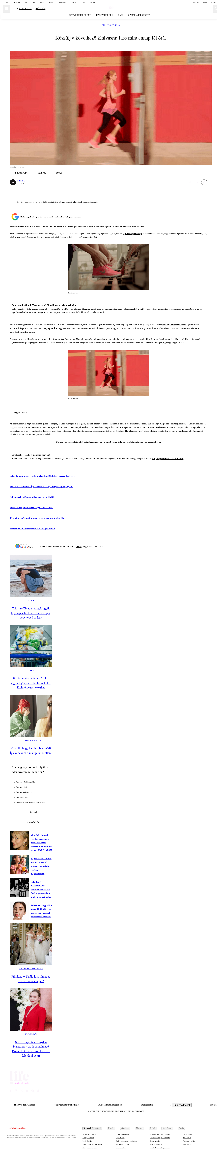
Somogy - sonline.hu (156, 1144)
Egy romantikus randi (24, 792)
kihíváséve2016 (111, 25)
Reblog (83, 2)
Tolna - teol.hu (187, 1134)
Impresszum (147, 1104)
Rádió (181, 1128)
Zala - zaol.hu (187, 1144)
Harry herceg (104, 15)
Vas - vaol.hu (187, 1138)
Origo (6, 2)
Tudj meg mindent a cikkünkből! (167, 458)
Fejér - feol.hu (120, 1138)
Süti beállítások (182, 1105)
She (34, 2)
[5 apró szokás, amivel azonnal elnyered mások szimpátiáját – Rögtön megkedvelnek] (19, 864)
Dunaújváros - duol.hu (122, 1134)
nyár (31, 600)
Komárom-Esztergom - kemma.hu (160, 1138)
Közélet (111, 1128)
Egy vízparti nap (22, 797)
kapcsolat (30, 1034)
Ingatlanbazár (62, 2)
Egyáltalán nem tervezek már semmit (30, 802)
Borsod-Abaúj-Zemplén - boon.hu (93, 1144)
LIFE (79, 546)
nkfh (31, 670)
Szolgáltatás (167, 1128)
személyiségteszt (139, 15)
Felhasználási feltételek (110, 1104)
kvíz (120, 15)
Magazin (139, 1128)
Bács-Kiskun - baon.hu (89, 1134)
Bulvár (152, 1128)
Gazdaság (125, 1128)
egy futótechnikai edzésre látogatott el (30, 312)
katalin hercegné (80, 15)
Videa (41, 2)
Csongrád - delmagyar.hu (90, 1148)
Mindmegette (16, 2)
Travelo (50, 2)
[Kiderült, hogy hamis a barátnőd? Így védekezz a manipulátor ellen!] (31, 716)
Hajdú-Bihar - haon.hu (122, 1144)
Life (26, 2)
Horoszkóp (25, 9)
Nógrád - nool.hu (155, 1141)
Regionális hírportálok (92, 1128)
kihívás (42, 173)
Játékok (92, 2)
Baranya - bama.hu (88, 1138)
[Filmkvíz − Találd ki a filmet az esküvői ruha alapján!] (31, 944)
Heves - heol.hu (120, 1148)
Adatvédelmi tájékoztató (66, 1104)
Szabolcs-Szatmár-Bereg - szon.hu (160, 1148)
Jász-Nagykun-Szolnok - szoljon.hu (160, 1134)
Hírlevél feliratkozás (24, 1104)
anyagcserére (50, 328)
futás (59, 173)
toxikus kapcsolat (31, 740)
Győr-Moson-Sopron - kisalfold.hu (126, 1141)
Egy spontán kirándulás (25, 782)
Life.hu (21, 181)
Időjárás (40, 9)
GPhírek (73, 2)
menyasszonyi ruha (31, 968)
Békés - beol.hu (87, 1141)
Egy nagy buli (21, 787)
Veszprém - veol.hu (189, 1141)
